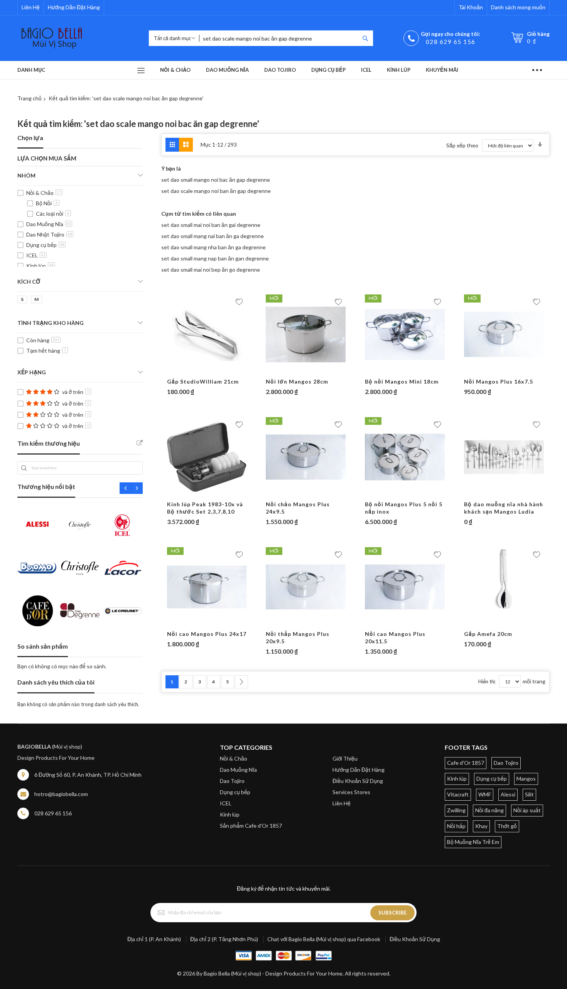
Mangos (526, 778)
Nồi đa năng (489, 810)
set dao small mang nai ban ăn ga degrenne (212, 236)
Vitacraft (458, 794)
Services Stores (351, 792)
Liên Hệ (31, 7)
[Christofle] (79, 524)
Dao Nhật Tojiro (49, 234)
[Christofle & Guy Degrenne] (79, 567)
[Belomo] (36, 567)
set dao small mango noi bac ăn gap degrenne (215, 179)
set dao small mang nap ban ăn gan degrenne (215, 258)
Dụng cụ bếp (45, 245)
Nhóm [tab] (26, 175)
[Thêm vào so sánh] (222, 370)
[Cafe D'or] (36, 610)
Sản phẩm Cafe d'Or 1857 (251, 825)
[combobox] (279, 38)
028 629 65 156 (451, 41)
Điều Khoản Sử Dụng (357, 781)
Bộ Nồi (47, 203)
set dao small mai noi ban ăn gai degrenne (210, 224)
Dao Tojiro (232, 781)
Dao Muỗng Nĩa (48, 224)
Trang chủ (29, 98)
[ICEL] (122, 524)
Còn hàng (42, 340)
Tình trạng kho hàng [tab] (50, 323)
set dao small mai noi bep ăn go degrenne (210, 269)
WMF (484, 794)
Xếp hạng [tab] (31, 372)
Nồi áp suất (527, 810)
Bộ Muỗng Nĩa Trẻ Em (473, 842)
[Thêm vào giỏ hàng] (192, 370)
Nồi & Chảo (43, 192)
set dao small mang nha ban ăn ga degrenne (213, 247)
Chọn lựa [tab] (30, 137)
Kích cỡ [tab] (28, 281)
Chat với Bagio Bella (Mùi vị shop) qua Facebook (323, 939)
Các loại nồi (52, 213)
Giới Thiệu (345, 758)
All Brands (140, 443)
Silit (529, 794)
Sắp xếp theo (462, 145)
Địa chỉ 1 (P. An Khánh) (154, 939)
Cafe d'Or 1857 (465, 762)
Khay (481, 826)
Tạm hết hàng (46, 350)
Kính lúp (40, 265)
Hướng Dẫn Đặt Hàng (74, 7)
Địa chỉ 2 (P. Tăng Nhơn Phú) (224, 939)
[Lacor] (122, 567)
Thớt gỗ (507, 826)
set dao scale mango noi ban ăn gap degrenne (216, 191)
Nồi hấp (456, 826)
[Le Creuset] (122, 610)
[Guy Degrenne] (79, 610)
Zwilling (456, 810)
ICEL (36, 255)
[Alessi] (36, 524)
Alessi (508, 794)
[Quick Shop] (207, 370)
